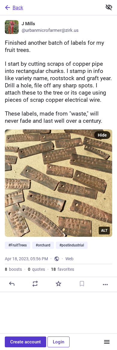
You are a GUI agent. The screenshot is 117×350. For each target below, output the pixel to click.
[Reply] (11, 283)
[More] (105, 284)
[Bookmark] (82, 283)
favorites (62, 269)
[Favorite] (58, 283)
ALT (104, 230)
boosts (13, 269)
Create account (25, 342)
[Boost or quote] (35, 283)
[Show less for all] (109, 7)
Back (18, 8)
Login (58, 342)
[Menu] (106, 342)
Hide (102, 135)
